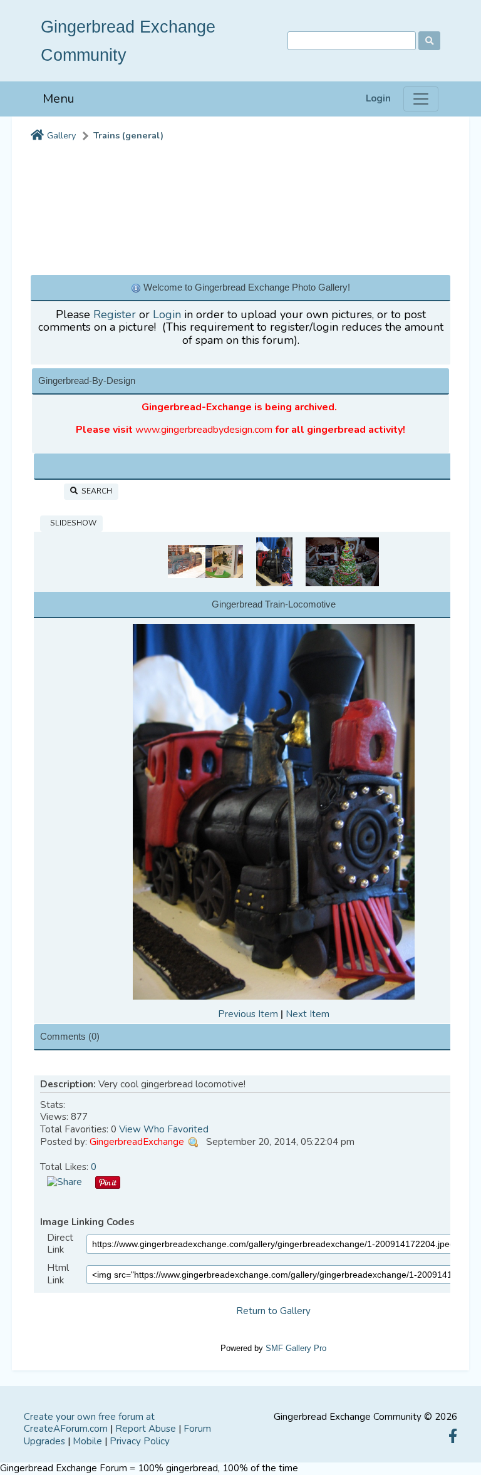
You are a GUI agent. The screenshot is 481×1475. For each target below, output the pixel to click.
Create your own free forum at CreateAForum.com (89, 1423)
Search (95, 491)
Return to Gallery (273, 1311)
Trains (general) (128, 136)
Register (114, 314)
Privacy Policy (140, 1441)
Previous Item (248, 1014)
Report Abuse (145, 1428)
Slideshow (71, 523)
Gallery (61, 136)
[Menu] (420, 98)
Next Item (307, 1014)
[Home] (37, 136)
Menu (59, 98)
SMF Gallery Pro (296, 1348)
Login (378, 99)
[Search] (429, 40)
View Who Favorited (164, 1129)
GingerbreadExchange (137, 1142)
